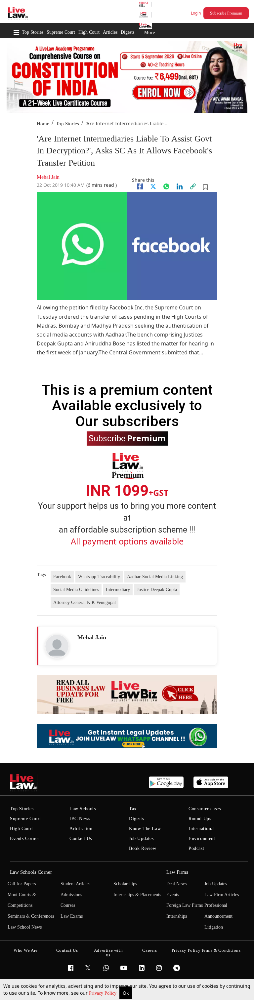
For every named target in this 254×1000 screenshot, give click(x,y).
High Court (89, 32)
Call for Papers (22, 883)
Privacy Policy (103, 993)
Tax (133, 808)
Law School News (25, 927)
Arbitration (81, 828)
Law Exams (72, 916)
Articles (110, 32)
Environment (202, 838)
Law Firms (177, 872)
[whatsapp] (166, 186)
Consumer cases (205, 808)
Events (172, 894)
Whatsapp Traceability (99, 576)
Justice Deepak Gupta (157, 589)
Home (43, 123)
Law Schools (82, 808)
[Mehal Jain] (56, 646)
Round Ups (200, 818)
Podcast (196, 848)
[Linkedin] (180, 186)
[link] (193, 186)
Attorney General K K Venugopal (84, 602)
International (202, 828)
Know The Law (145, 828)
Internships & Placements (137, 894)
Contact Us (80, 838)
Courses (68, 905)
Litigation (213, 927)
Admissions (71, 894)
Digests (127, 32)
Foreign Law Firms (184, 905)
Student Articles (75, 883)
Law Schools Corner (31, 872)
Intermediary (118, 589)
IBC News (79, 818)
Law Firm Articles (221, 894)
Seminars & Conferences (31, 916)
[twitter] (153, 186)
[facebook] (140, 186)
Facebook (62, 576)
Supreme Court (61, 32)
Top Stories (32, 32)
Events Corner (24, 838)
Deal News (176, 883)
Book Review (142, 848)
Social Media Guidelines (76, 589)
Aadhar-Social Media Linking (155, 576)
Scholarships (125, 883)
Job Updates (141, 838)
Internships (176, 916)
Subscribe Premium (226, 13)
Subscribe (127, 438)
